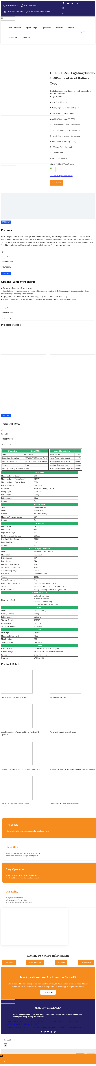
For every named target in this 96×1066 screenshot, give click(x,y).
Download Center (86, 962)
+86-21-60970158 (12, 5)
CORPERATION (14, 1024)
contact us (56, 183)
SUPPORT (87, 1021)
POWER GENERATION (36, 1021)
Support (71, 28)
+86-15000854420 (30, 5)
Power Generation (14, 28)
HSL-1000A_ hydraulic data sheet (61, 176)
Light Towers (46, 28)
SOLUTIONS (73, 1021)
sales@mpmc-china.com (15, 11)
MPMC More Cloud (35, 962)
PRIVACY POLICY (32, 1024)
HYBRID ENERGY (15, 1021)
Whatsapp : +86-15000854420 (70, 1027)
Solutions (59, 28)
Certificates (61, 962)
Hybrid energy (31, 28)
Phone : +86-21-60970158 (17, 1027)
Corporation (12, 37)
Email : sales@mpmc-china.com (43, 1027)
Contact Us (26, 37)
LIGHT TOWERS (57, 1021)
